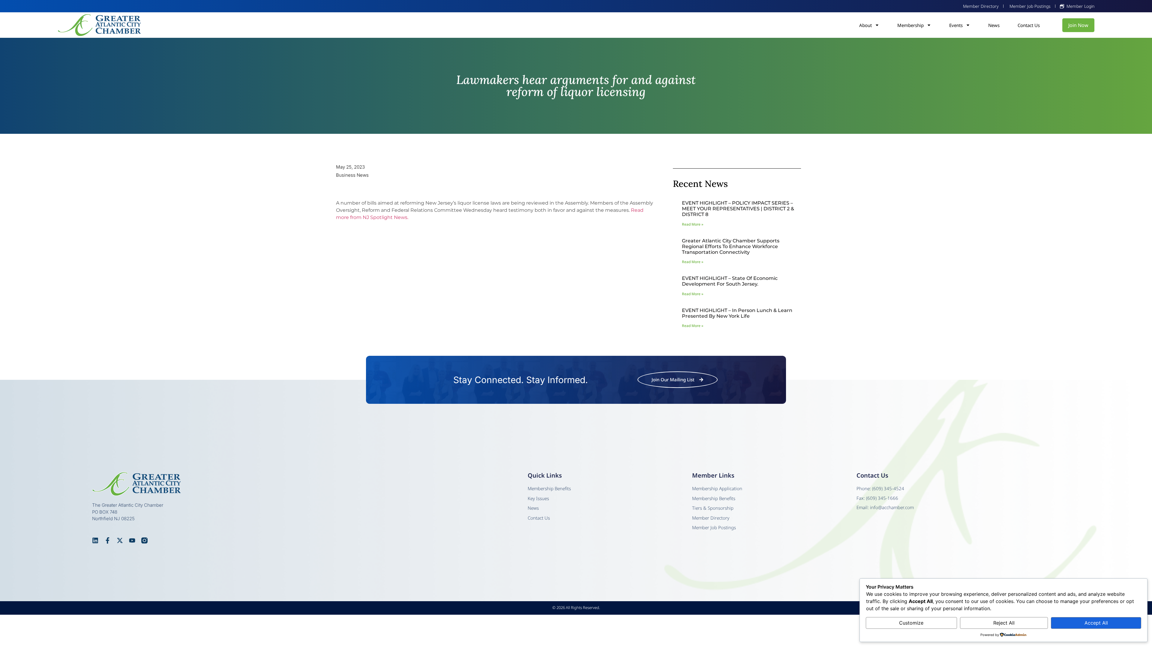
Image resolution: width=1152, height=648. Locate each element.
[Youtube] (132, 540)
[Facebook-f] (107, 540)
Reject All (1004, 623)
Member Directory (710, 518)
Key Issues (538, 498)
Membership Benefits (549, 488)
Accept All (1096, 623)
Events (956, 25)
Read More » (692, 224)
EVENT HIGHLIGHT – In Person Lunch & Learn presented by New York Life (737, 313)
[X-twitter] (120, 540)
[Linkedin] (95, 540)
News (994, 25)
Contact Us (1029, 25)
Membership (910, 25)
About (865, 25)
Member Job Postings (714, 527)
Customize (911, 623)
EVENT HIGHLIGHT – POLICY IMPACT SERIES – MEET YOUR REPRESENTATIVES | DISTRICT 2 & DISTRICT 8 (738, 208)
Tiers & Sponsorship (713, 508)
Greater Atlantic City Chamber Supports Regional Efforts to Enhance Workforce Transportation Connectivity (730, 246)
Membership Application (717, 488)
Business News (352, 175)
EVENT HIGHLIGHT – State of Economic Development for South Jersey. (730, 281)
